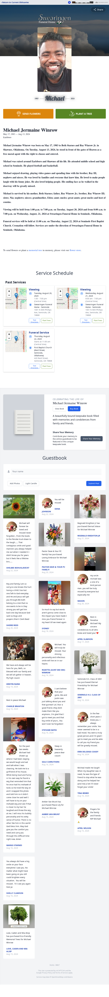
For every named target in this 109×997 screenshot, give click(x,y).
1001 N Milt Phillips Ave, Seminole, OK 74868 (42, 312)
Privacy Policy (47, 973)
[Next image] (32, 648)
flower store (75, 250)
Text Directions (34, 321)
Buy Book (74, 408)
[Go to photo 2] (18, 658)
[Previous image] (5, 648)
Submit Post (94, 483)
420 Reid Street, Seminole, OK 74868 (43, 359)
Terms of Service (62, 973)
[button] (16, 295)
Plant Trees (47, 320)
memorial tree (35, 250)
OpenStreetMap (57, 977)
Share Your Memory (91, 438)
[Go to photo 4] (21, 658)
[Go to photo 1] (16, 658)
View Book (59, 408)
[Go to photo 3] (19, 658)
